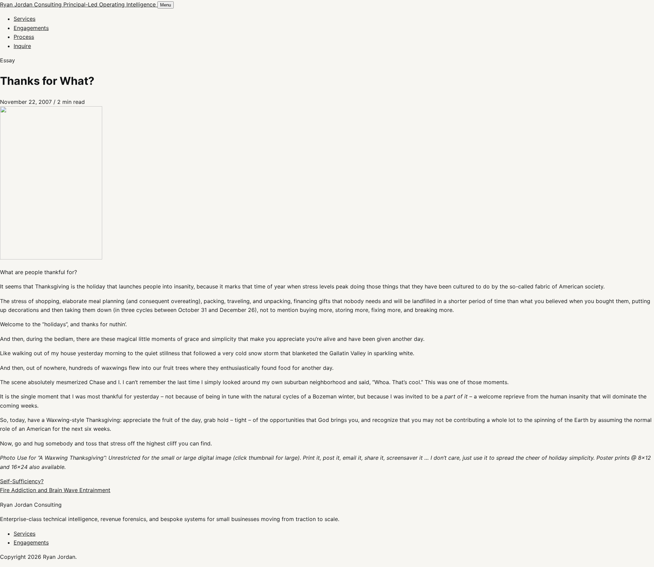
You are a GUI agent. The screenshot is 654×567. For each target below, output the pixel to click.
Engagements (31, 28)
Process (24, 36)
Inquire (22, 46)
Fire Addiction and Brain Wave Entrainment (55, 490)
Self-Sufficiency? (22, 481)
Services (24, 18)
